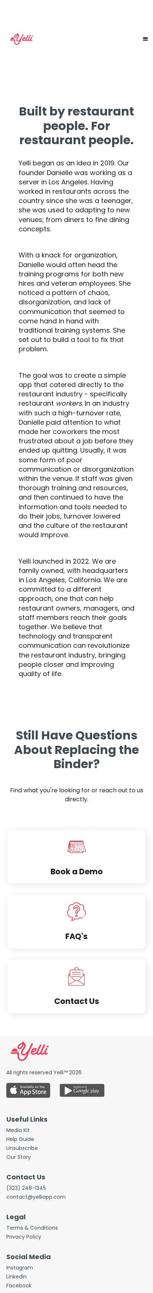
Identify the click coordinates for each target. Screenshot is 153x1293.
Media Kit (18, 1130)
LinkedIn (16, 1276)
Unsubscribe (22, 1148)
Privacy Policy (23, 1236)
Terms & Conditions (32, 1228)
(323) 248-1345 (26, 1188)
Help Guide (20, 1139)
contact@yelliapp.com (36, 1197)
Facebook (19, 1285)
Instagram (19, 1267)
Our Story (18, 1157)
